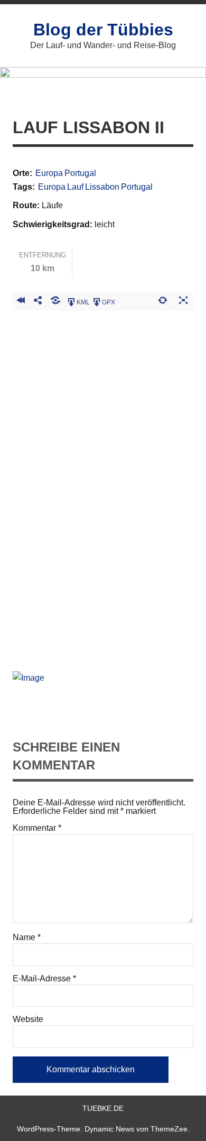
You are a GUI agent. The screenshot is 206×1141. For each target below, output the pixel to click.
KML (83, 302)
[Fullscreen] (183, 301)
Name (27, 937)
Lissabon (102, 187)
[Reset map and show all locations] (162, 301)
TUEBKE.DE (103, 1108)
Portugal (80, 173)
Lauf (75, 187)
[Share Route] (37, 302)
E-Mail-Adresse (44, 979)
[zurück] (20, 302)
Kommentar (37, 828)
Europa (49, 173)
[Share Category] (55, 302)
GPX (108, 302)
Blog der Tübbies (103, 29)
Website (28, 1019)
